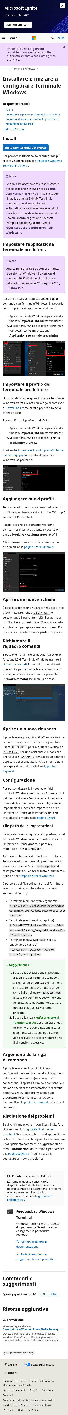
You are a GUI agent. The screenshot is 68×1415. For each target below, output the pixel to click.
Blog (32, 1390)
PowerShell (13, 408)
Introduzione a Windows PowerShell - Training (31, 1329)
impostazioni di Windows (37, 876)
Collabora (47, 1390)
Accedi (61, 37)
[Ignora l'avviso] (62, 5)
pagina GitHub (17, 1154)
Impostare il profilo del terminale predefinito (32, 119)
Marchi (7, 1410)
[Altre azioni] (62, 69)
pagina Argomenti (36, 1102)
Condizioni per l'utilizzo (16, 1405)
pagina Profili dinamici (39, 547)
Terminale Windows (23, 68)
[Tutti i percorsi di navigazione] (6, 69)
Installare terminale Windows (26, 148)
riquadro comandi (15, 664)
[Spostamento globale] (3, 38)
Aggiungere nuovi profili (20, 123)
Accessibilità (41, 1405)
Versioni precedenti (14, 1390)
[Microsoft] (34, 38)
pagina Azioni (46, 818)
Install (9, 110)
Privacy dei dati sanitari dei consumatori (26, 1400)
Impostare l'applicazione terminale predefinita (33, 114)
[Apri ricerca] (52, 38)
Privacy (7, 1395)
